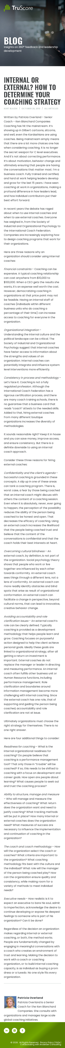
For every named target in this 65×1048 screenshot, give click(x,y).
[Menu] (59, 7)
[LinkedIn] (6, 1030)
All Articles (51, 108)
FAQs (57, 1042)
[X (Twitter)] (14, 1030)
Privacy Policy (47, 1042)
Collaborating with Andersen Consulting (40, 1044)
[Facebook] (22, 1030)
